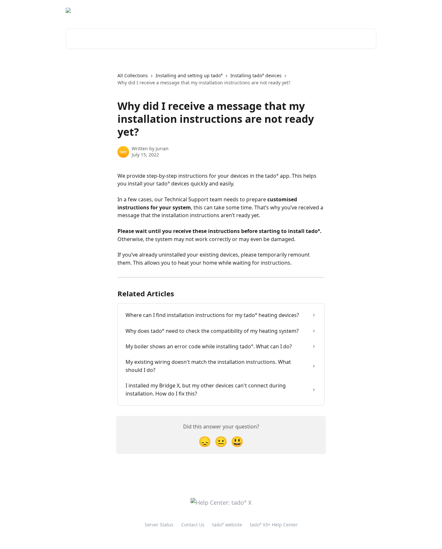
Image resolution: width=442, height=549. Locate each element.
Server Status (159, 525)
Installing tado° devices (256, 75)
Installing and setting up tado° (189, 75)
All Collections (132, 75)
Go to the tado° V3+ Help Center (265, 10)
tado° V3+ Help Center (274, 525)
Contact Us (192, 525)
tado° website (323, 10)
